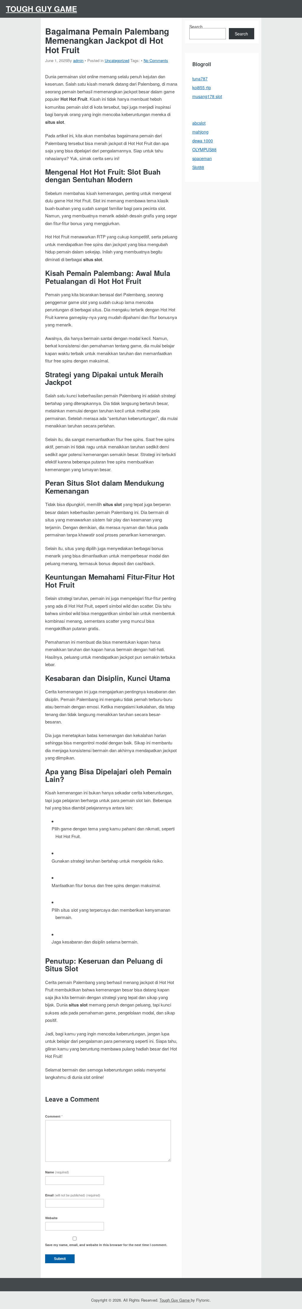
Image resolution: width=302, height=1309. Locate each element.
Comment (54, 1116)
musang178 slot (207, 96)
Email (72, 1195)
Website (51, 1218)
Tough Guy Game (41, 8)
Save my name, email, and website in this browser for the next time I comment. (106, 1245)
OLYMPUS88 (204, 149)
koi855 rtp (201, 87)
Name (57, 1172)
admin (78, 60)
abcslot (199, 123)
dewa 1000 (202, 141)
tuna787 (200, 79)
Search (196, 27)
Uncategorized (117, 60)
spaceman (202, 158)
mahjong (200, 132)
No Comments (156, 60)
